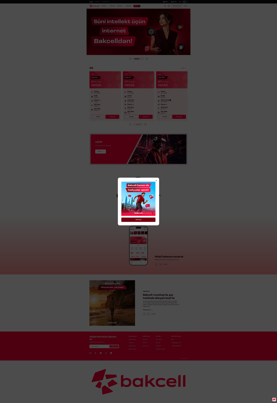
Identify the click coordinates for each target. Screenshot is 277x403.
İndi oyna (138, 219)
